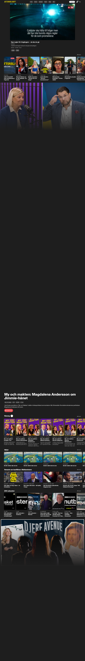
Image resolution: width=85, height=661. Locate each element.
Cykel (13, 50)
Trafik (17, 50)
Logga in (72, 1)
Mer (54, 1)
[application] (42, 22)
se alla (79, 54)
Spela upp (9, 410)
